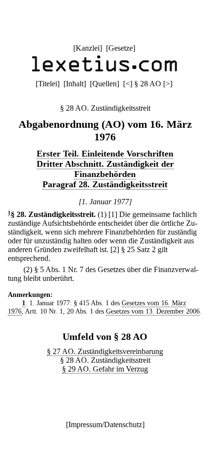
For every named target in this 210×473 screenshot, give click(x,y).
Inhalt (75, 83)
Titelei (47, 83)
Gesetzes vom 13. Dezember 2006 (153, 311)
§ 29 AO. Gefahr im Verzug (105, 369)
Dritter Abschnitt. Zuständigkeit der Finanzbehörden (105, 169)
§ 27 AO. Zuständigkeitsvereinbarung (105, 351)
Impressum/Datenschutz (105, 424)
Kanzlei (88, 48)
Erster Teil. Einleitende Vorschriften (105, 153)
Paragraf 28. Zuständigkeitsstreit (105, 184)
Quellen (104, 83)
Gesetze (120, 48)
